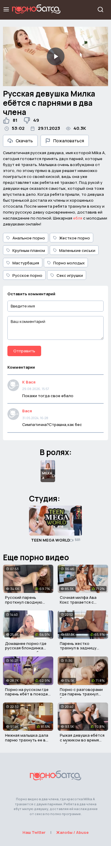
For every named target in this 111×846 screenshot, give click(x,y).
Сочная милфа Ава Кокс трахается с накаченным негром (79, 602)
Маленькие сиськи (77, 250)
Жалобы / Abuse (72, 832)
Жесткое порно (74, 238)
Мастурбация (25, 263)
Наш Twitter (34, 832)
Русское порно (27, 275)
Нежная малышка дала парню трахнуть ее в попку (26, 740)
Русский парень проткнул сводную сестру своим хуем (23, 602)
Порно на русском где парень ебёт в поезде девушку (27, 694)
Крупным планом (28, 250)
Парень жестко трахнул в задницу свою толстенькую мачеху (79, 650)
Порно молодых (69, 263)
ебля (77, 218)
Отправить (24, 350)
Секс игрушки (70, 275)
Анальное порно (28, 238)
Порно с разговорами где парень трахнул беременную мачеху (81, 694)
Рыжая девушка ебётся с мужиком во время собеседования (82, 740)
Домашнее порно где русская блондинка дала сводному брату (26, 648)
